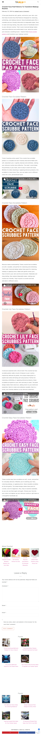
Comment (5, 586)
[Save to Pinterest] (10, 732)
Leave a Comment (24, 11)
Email (4, 612)
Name (4, 605)
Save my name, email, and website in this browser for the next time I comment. (20, 623)
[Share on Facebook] (27, 732)
